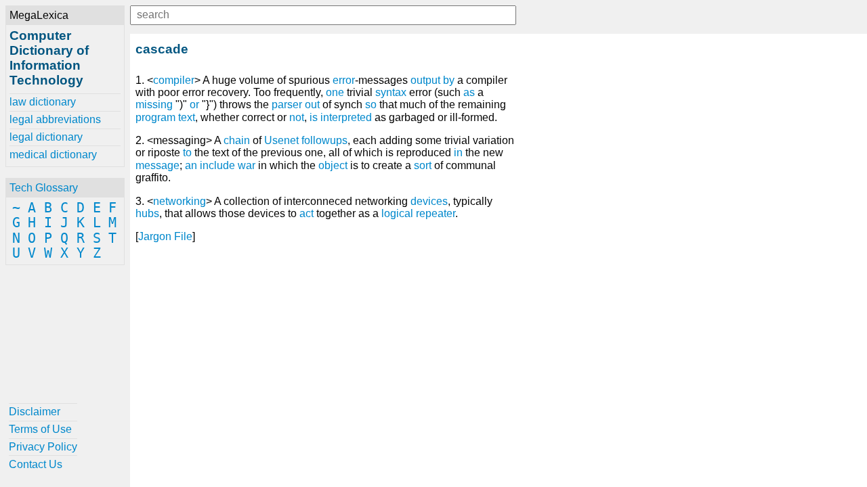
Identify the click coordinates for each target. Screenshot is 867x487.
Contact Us (35, 464)
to (187, 152)
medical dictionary (53, 154)
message (157, 165)
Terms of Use (40, 429)
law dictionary (42, 102)
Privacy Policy (43, 447)
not (296, 117)
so (371, 104)
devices (429, 201)
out (312, 104)
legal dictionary (46, 137)
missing (154, 104)
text (186, 117)
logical (397, 213)
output (425, 80)
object (332, 165)
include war (227, 165)
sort (422, 165)
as (469, 92)
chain (237, 140)
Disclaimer (34, 411)
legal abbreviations (55, 119)
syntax (390, 92)
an (191, 165)
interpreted (346, 117)
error (344, 80)
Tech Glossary (43, 187)
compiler (173, 80)
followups (324, 140)
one (335, 92)
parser (287, 104)
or (194, 104)
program (155, 117)
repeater (435, 213)
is (314, 117)
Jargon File (165, 236)
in (458, 152)
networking (179, 201)
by (448, 80)
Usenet (281, 140)
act (306, 213)
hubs (147, 213)
